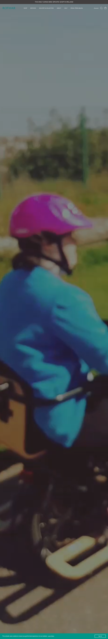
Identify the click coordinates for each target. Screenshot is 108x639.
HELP (65, 8)
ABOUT (59, 8)
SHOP (25, 8)
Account (96, 8)
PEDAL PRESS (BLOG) (77, 8)
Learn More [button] (51, 636)
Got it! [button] (100, 636)
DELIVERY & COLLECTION (46, 8)
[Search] (101, 8)
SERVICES (33, 8)
